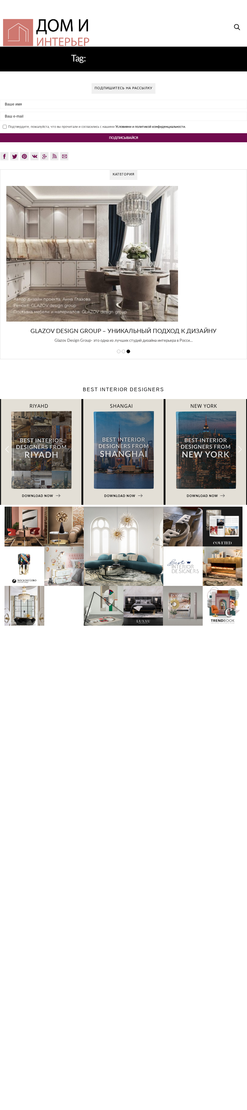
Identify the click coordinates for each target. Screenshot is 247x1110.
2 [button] (123, 351)
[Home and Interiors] (100, 30)
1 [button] (118, 351)
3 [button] (128, 351)
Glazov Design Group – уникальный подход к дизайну (123, 331)
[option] (123, 268)
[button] (240, 449)
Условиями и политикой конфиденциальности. (150, 126)
